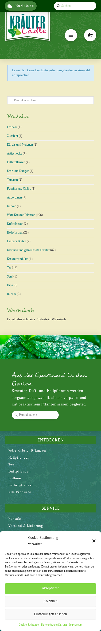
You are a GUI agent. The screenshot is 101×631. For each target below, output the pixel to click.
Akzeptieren (50, 588)
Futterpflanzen (16, 162)
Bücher (11, 294)
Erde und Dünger (18, 171)
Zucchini (12, 136)
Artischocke (14, 153)
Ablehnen (50, 601)
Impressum (75, 625)
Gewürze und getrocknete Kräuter (28, 250)
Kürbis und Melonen (20, 145)
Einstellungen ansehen (50, 614)
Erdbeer (12, 127)
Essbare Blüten (16, 241)
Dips (10, 285)
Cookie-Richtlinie (29, 625)
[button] (94, 541)
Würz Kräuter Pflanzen (21, 215)
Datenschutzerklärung (54, 625)
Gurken (11, 206)
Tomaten (12, 180)
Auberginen (14, 197)
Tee (9, 268)
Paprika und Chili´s (19, 188)
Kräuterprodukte (17, 259)
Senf (10, 276)
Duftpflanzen (15, 224)
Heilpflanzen (15, 232)
